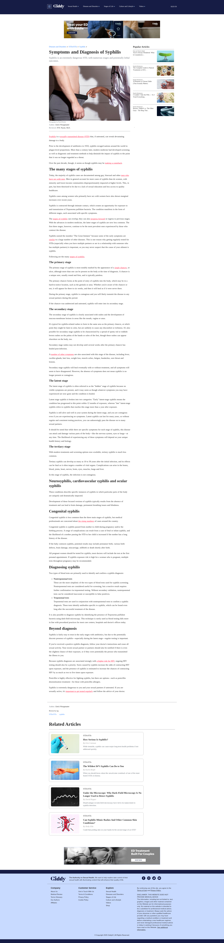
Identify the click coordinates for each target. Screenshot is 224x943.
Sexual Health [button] (72, 6)
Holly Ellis (89, 826)
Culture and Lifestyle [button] (126, 6)
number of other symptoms (62, 354)
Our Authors (55, 900)
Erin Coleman (91, 743)
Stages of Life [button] (108, 6)
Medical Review (56, 894)
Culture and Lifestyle (113, 900)
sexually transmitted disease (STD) (75, 136)
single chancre (121, 267)
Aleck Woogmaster (62, 125)
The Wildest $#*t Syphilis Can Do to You (103, 766)
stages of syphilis (60, 219)
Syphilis (82, 47)
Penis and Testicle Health (139, 51)
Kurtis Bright (90, 770)
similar (52, 239)
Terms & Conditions (85, 894)
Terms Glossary (56, 897)
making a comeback (113, 163)
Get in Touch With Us (86, 891)
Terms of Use (142, 890)
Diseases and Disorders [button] (90, 6)
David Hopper (91, 799)
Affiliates (54, 903)
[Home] (58, 6)
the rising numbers (86, 521)
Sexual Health (111, 891)
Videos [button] (141, 6)
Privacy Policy (83, 897)
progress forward (98, 219)
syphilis (62, 714)
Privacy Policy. (156, 890)
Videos (108, 903)
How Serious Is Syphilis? (95, 739)
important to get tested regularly (79, 691)
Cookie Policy (83, 900)
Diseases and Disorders (57, 47)
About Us (54, 891)
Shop (108, 905)
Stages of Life (111, 897)
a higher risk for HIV (105, 661)
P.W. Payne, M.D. (63, 128)
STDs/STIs (73, 47)
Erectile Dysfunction (138, 66)
